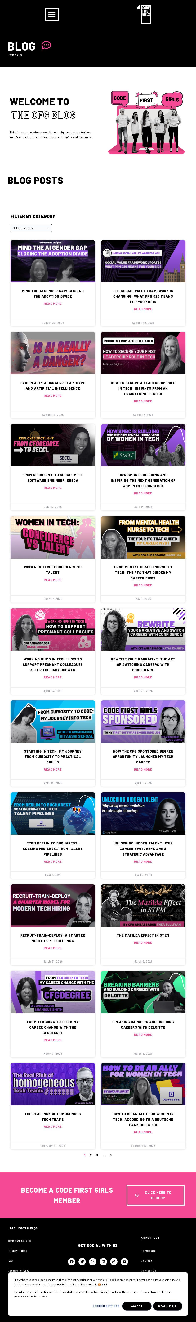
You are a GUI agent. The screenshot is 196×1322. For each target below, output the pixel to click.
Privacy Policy (17, 1250)
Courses (146, 1260)
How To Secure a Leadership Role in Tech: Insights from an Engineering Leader (143, 388)
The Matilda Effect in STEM (143, 935)
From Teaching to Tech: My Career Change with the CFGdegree (53, 1027)
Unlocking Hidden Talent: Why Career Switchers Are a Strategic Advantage (143, 848)
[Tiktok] (114, 1261)
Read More (53, 303)
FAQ (10, 1260)
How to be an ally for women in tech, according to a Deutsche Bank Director (143, 1119)
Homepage (148, 1250)
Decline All (167, 1306)
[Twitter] (82, 1261)
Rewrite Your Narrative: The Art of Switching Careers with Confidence (143, 664)
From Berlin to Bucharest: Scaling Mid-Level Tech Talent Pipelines (53, 848)
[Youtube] (124, 1261)
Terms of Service (20, 1240)
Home (11, 54)
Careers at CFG (18, 1270)
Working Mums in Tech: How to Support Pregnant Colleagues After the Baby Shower (53, 664)
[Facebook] (71, 1261)
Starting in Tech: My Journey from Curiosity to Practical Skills (53, 756)
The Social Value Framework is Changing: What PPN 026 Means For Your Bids (143, 296)
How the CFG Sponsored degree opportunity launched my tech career (143, 756)
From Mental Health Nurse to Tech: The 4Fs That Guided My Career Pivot (143, 572)
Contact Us (148, 1270)
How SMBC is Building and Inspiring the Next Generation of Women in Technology (143, 480)
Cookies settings (106, 1306)
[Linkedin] (103, 1261)
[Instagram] (92, 1261)
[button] (52, 14)
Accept (137, 1306)
